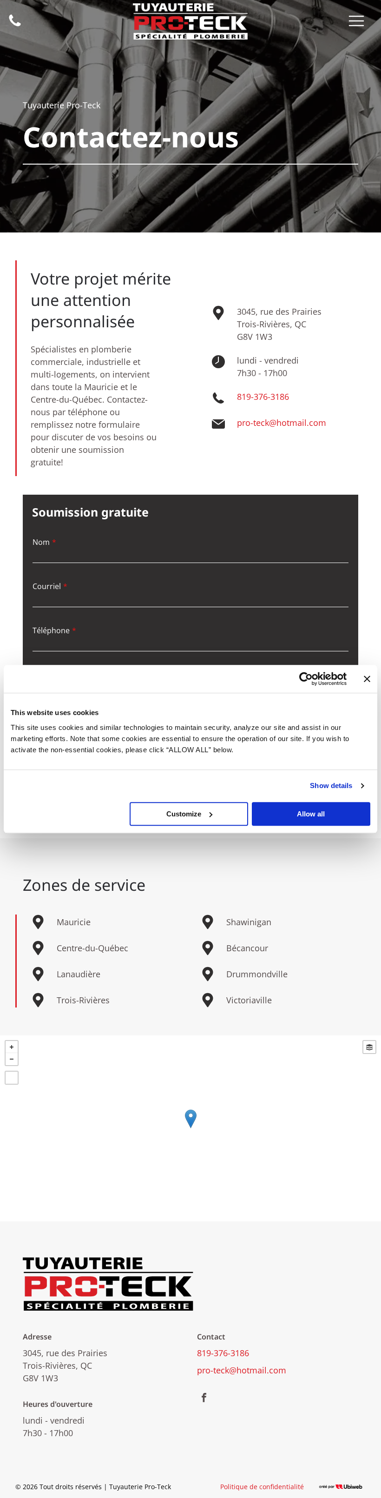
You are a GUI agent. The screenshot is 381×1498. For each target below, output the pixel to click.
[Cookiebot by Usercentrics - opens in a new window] (306, 679)
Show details (331, 785)
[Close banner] (367, 679)
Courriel (47, 586)
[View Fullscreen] (12, 1078)
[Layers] (369, 1047)
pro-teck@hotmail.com (281, 422)
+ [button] (12, 1047)
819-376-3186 (263, 396)
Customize (183, 814)
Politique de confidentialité (262, 1486)
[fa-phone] (14, 25)
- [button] (12, 1059)
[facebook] (204, 1399)
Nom (41, 542)
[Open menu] (356, 21)
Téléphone (51, 630)
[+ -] (190, 1128)
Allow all (311, 814)
